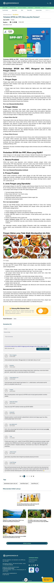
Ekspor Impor (37, 7)
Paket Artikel (14, 10)
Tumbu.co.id (29, 580)
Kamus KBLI (29, 10)
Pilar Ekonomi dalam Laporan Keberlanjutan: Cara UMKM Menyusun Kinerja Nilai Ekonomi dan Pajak (14, 537)
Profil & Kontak (48, 10)
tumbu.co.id (31, 562)
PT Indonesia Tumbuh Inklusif (8, 568)
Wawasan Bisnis (13, 7)
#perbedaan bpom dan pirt (10, 483)
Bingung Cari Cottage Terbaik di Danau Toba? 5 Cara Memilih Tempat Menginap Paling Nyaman (13, 521)
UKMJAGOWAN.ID (33, 560)
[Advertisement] (10, 500)
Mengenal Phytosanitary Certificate (18, 170)
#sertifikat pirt (34, 483)
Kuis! (22, 10)
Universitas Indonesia (8, 564)
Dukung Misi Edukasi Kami (20, 308)
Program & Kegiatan (46, 7)
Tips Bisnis (15, 14)
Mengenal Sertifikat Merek (16, 104)
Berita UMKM (5, 7)
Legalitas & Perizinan (22, 7)
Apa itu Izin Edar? (14, 202)
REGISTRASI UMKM (49, 580)
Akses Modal (30, 7)
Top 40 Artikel (5, 10)
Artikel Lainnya (27, 543)
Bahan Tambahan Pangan (12, 219)
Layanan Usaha (39, 10)
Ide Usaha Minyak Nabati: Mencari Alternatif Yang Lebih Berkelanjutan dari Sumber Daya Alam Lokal (28, 504)
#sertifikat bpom (24, 483)
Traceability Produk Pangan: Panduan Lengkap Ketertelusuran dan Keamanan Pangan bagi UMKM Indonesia (38, 521)
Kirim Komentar (43, 349)
